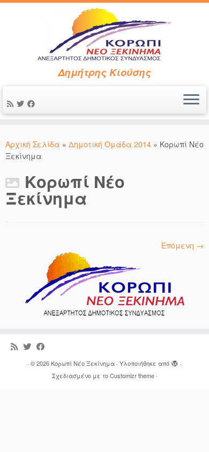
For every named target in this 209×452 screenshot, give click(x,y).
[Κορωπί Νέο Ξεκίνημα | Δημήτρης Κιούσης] (104, 35)
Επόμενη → (182, 245)
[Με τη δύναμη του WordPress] (174, 361)
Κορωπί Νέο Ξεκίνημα (83, 363)
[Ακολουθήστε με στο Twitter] (22, 103)
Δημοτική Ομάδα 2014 (110, 144)
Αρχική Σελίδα (33, 144)
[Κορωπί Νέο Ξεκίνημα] (104, 283)
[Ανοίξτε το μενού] (191, 100)
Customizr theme (132, 375)
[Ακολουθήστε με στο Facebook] (32, 103)
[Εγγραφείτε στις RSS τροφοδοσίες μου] (12, 103)
